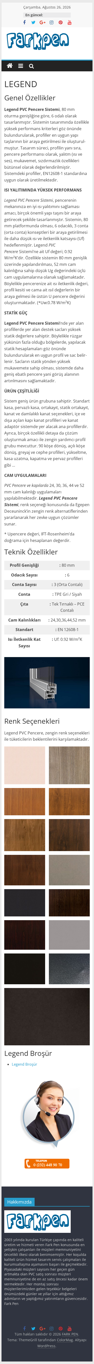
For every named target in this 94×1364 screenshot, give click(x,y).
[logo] (37, 1212)
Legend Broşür (24, 1064)
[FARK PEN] (9, 66)
